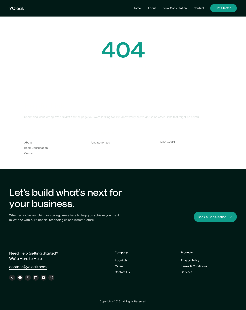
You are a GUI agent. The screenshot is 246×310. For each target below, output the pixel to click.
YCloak (16, 8)
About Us (121, 260)
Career (119, 266)
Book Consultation (174, 8)
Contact (199, 8)
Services (186, 272)
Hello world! (167, 142)
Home (137, 8)
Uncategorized (100, 142)
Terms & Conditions (194, 266)
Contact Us (122, 272)
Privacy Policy (190, 260)
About (152, 8)
